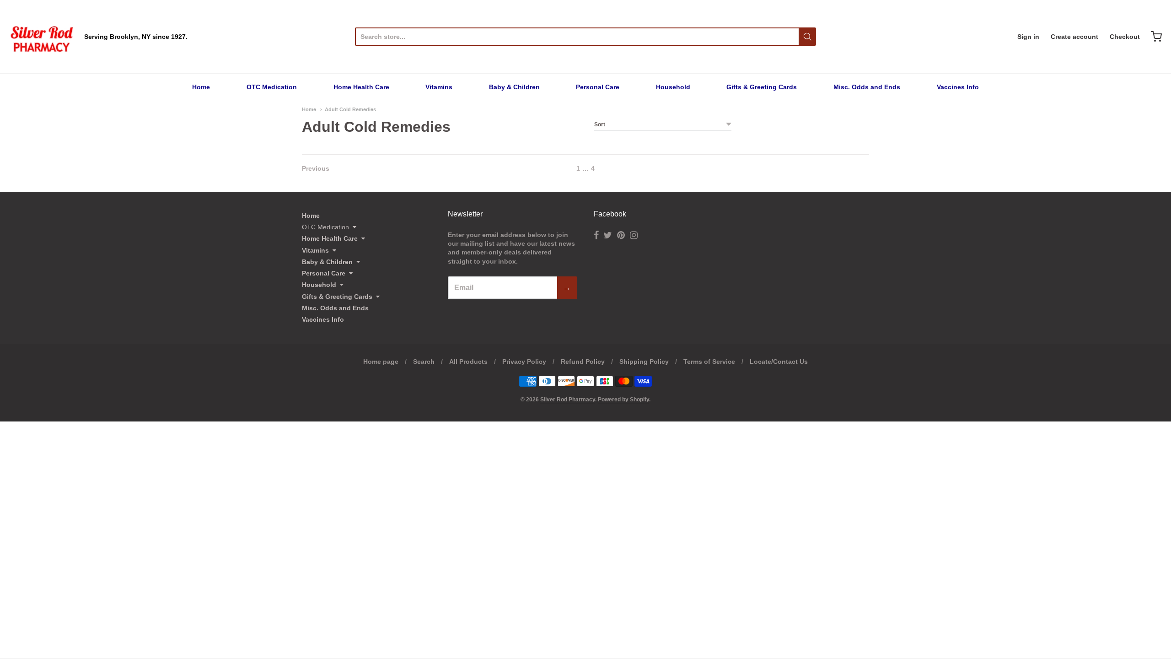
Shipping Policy (644, 361)
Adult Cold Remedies (350, 109)
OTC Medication (272, 87)
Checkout (1125, 36)
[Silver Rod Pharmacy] (41, 37)
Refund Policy (583, 361)
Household (673, 87)
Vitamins (438, 87)
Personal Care (597, 87)
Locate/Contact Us (779, 361)
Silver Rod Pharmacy (567, 399)
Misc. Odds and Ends (866, 87)
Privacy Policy (524, 361)
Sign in (1028, 36)
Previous (315, 168)
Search (424, 361)
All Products (468, 361)
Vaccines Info (958, 87)
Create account (1074, 36)
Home (201, 87)
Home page (380, 361)
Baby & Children (514, 87)
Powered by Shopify (623, 399)
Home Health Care (361, 87)
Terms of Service (709, 361)
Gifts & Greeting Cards (761, 87)
